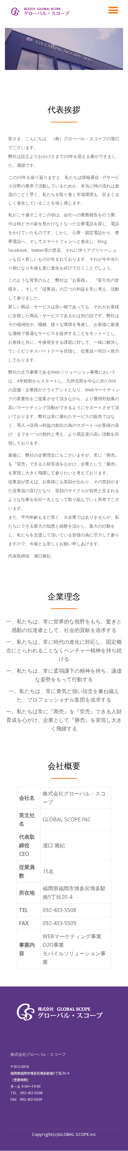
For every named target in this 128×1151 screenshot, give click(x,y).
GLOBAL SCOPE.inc (77, 1134)
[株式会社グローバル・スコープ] (40, 11)
